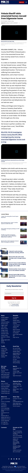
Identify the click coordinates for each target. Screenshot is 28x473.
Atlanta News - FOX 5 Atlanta (17, 389)
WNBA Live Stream (17, 450)
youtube (16, 459)
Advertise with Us (5, 415)
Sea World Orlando (5, 376)
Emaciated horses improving (7, 41)
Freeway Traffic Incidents (4, 353)
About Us (4, 397)
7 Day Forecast (16, 325)
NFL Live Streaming (17, 431)
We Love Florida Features (4, 370)
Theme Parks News (5, 372)
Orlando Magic (16, 371)
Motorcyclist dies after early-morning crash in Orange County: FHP (17, 258)
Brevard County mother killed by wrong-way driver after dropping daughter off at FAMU (17, 264)
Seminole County (5, 333)
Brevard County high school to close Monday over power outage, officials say (17, 276)
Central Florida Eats (5, 393)
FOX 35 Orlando (4, 21)
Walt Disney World (5, 374)
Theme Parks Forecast (16, 327)
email (19, 459)
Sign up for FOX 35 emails (5, 410)
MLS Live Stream (16, 451)
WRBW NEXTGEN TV (5, 417)
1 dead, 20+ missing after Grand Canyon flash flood (9, 217)
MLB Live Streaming (17, 435)
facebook (9, 459)
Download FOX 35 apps (5, 413)
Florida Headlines (5, 317)
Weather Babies (16, 351)
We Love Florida (16, 348)
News (2, 315)
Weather (15, 315)
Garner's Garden (16, 357)
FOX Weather (16, 332)
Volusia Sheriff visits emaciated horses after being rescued (12, 161)
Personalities (4, 405)
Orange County (4, 330)
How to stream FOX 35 (5, 399)
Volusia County (11, 21)
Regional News (17, 381)
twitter (11, 459)
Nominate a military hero (5, 337)
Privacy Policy (15, 304)
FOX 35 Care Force (17, 350)
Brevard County (4, 323)
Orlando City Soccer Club (17, 373)
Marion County (4, 328)
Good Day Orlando (5, 386)
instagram (14, 459)
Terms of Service (15, 305)
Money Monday (16, 362)
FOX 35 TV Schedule (5, 385)
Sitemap (3, 342)
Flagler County (4, 325)
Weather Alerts (16, 320)
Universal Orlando (5, 377)
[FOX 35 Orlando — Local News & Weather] (5, 2)
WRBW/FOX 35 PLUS (5, 419)
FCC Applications (4, 424)
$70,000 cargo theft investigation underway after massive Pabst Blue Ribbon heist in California (8, 236)
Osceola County (4, 332)
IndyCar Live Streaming (15, 439)
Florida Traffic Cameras (4, 356)
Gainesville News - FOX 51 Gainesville (17, 384)
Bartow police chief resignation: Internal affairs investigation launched (10, 241)
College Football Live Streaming (17, 433)
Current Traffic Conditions (4, 350)
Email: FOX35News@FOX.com (18, 401)
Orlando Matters (4, 388)
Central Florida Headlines (4, 319)
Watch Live (21, 2)
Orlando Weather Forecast (16, 322)
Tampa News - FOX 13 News (17, 386)
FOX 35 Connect (16, 406)
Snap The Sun (16, 337)
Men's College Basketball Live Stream (16, 443)
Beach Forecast (16, 329)
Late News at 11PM (5, 390)
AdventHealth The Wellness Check (17, 354)
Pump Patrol (4, 348)
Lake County (4, 327)
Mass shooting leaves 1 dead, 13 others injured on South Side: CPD (9, 223)
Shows (3, 381)
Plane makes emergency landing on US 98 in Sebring (10, 229)
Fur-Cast (15, 359)
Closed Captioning (5, 420)
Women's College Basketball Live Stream (17, 447)
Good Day (16, 346)
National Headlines (5, 322)
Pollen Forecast (16, 331)
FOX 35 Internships (5, 408)
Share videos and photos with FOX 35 (17, 404)
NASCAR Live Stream (17, 437)
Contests (4, 427)
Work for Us (3, 406)
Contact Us (3, 403)
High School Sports (17, 375)
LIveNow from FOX (5, 391)
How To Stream (4, 383)
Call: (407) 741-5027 (17, 398)
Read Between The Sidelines (17, 369)
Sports (15, 366)
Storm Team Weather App (17, 335)
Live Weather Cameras (16, 318)
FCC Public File (4, 422)
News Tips (16, 397)
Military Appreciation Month (5, 340)
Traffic (3, 346)
